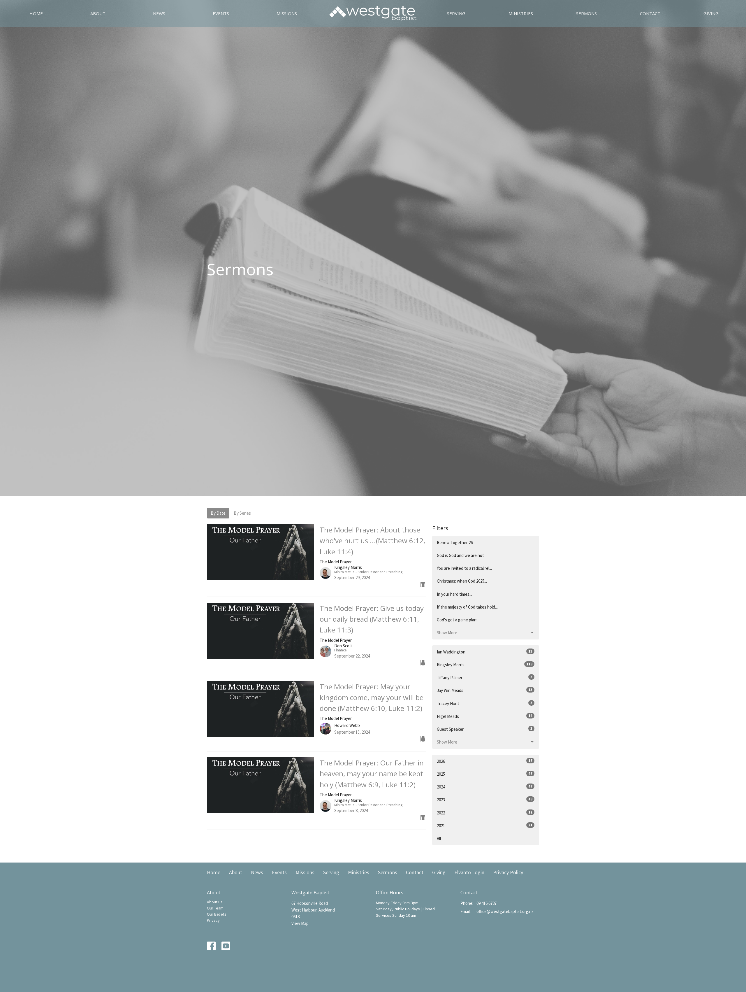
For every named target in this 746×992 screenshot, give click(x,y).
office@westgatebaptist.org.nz (505, 911)
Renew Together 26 (455, 542)
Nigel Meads (484, 716)
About (97, 13)
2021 (484, 825)
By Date (218, 513)
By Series (242, 513)
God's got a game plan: (457, 620)
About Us (215, 902)
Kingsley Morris (484, 664)
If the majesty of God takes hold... (467, 607)
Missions (287, 13)
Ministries (521, 13)
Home (36, 13)
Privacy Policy (508, 872)
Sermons (586, 13)
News (159, 13)
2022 (484, 813)
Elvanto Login (469, 872)
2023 (484, 799)
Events (221, 13)
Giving (711, 13)
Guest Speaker (484, 729)
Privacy (213, 920)
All (439, 838)
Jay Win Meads (484, 690)
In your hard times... (454, 594)
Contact (650, 13)
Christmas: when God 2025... (462, 581)
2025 (484, 774)
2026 (484, 761)
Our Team (215, 908)
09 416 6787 (486, 903)
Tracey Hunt (484, 703)
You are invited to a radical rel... (464, 568)
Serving (456, 13)
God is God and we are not (460, 555)
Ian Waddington (484, 652)
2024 (484, 787)
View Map (300, 923)
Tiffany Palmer (484, 677)
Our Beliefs (216, 914)
